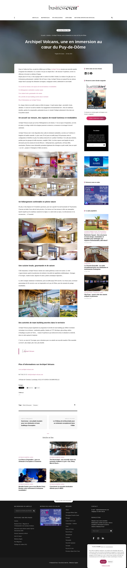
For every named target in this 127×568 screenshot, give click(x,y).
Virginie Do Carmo (59, 53)
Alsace (67, 509)
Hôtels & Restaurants (27, 405)
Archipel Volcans (56, 69)
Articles (35, 17)
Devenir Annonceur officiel (84, 17)
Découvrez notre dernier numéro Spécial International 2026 (24, 529)
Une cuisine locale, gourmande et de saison (30, 93)
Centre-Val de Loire (70, 520)
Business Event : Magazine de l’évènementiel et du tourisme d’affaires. (24, 524)
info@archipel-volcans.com (35, 374)
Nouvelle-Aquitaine (100, 233)
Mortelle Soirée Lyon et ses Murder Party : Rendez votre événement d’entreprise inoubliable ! (32, 488)
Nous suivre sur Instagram (63, 500)
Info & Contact (18, 536)
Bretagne (68, 518)
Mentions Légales (73, 562)
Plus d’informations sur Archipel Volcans (30, 100)
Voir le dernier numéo (96, 118)
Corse (67, 526)
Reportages (45, 17)
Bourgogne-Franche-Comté (72, 515)
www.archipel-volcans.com (26, 369)
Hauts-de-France (70, 529)
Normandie (87, 263)
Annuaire (68, 17)
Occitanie (68, 545)
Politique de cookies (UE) (20, 544)
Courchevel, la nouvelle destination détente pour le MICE (61, 487)
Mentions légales (18, 539)
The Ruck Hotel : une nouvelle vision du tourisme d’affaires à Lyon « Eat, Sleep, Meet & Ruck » (63, 461)
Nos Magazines (18, 541)
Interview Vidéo (89, 233)
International (88, 292)
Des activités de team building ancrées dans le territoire (33, 96)
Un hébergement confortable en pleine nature (31, 90)
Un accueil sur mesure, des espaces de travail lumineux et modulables (37, 86)
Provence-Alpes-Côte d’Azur (73, 551)
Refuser (110, 561)
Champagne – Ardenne (71, 523)
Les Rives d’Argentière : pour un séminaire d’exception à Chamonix (30, 460)
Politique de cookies (106, 565)
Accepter (103, 561)
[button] (38, 165)
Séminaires (35, 405)
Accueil (43, 35)
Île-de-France (102, 231)
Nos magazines (57, 17)
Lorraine (68, 537)
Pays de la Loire (70, 548)
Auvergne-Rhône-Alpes (63, 30)
